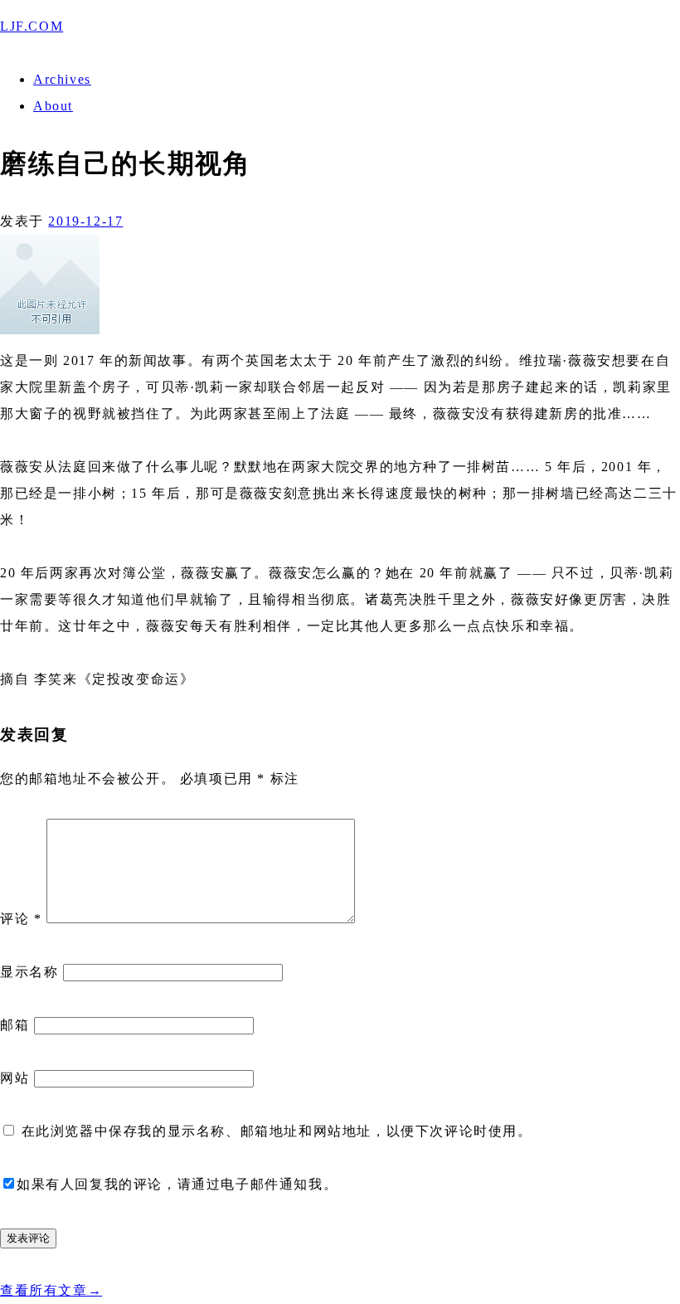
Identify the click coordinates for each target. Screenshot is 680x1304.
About (53, 106)
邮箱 (14, 1025)
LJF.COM (31, 26)
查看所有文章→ (51, 1290)
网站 (14, 1078)
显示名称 (29, 972)
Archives (62, 79)
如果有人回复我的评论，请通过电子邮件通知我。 (177, 1184)
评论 (20, 919)
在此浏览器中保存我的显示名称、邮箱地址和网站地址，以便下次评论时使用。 (277, 1131)
